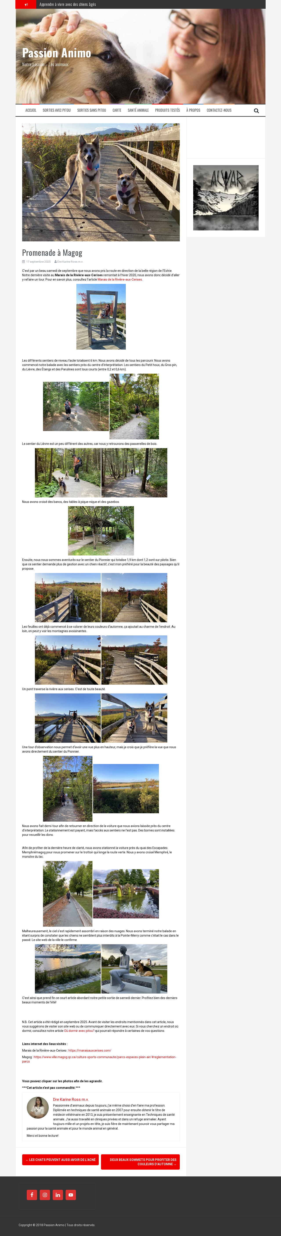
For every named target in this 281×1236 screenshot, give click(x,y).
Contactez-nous (219, 110)
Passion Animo (56, 52)
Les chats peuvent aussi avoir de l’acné (60, 1160)
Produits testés (167, 110)
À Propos (193, 110)
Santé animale (138, 110)
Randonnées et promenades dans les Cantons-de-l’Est (78, 4)
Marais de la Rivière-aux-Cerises (120, 279)
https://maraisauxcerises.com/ (89, 1050)
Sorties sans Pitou (91, 110)
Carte (117, 110)
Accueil (30, 110)
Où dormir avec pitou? (79, 1031)
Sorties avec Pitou (57, 110)
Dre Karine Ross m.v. (70, 261)
